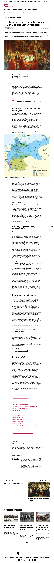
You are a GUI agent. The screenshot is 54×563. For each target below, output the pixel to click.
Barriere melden (36, 557)
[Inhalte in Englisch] (49, 1)
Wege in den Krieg (16, 410)
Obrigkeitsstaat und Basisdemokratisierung (20, 398)
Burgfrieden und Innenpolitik (18, 421)
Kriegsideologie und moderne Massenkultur (21, 435)
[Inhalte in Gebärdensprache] (46, 1)
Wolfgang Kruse (9, 27)
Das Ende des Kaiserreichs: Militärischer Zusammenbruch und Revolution (26, 439)
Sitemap (16, 557)
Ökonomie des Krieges (17, 423)
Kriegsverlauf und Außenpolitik (18, 419)
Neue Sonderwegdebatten (18, 77)
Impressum (6, 557)
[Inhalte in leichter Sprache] (44, 1)
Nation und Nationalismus (17, 402)
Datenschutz (12, 557)
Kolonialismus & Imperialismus (16, 12)
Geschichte (9, 12)
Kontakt (27, 557)
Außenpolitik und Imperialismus (18, 400)
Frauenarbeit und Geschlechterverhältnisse (20, 428)
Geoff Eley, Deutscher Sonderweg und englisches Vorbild (25, 330)
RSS (24, 557)
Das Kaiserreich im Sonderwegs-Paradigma (21, 74)
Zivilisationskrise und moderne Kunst (19, 437)
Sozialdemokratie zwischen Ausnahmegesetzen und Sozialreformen (42, 528)
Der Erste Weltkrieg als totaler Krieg (19, 415)
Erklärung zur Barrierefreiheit (44, 557)
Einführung (30, 12)
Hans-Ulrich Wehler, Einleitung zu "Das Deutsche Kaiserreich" (25, 102)
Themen (5, 12)
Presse (31, 557)
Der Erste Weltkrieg (17, 79)
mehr (39, 1)
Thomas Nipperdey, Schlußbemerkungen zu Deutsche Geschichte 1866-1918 (26, 263)
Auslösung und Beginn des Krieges (19, 417)
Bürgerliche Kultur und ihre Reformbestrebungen (21, 404)
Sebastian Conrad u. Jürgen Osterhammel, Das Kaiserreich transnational (27, 350)
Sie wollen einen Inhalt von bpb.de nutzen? (28, 468)
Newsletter (20, 557)
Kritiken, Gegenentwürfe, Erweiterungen (20, 76)
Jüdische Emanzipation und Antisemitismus (20, 408)
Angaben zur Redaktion (12, 483)
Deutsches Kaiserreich (25, 12)
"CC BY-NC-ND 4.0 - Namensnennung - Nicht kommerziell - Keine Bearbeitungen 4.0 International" (31, 459)
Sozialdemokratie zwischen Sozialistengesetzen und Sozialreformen (25, 406)
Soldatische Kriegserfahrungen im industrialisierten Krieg (23, 433)
